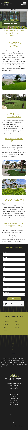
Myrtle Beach (6, 321)
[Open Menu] (24, 3)
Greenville (17, 324)
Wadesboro (17, 327)
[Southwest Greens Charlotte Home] (6, 3)
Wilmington (5, 324)
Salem (4, 327)
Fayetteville (17, 321)
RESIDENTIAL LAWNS (14, 200)
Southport (5, 330)
